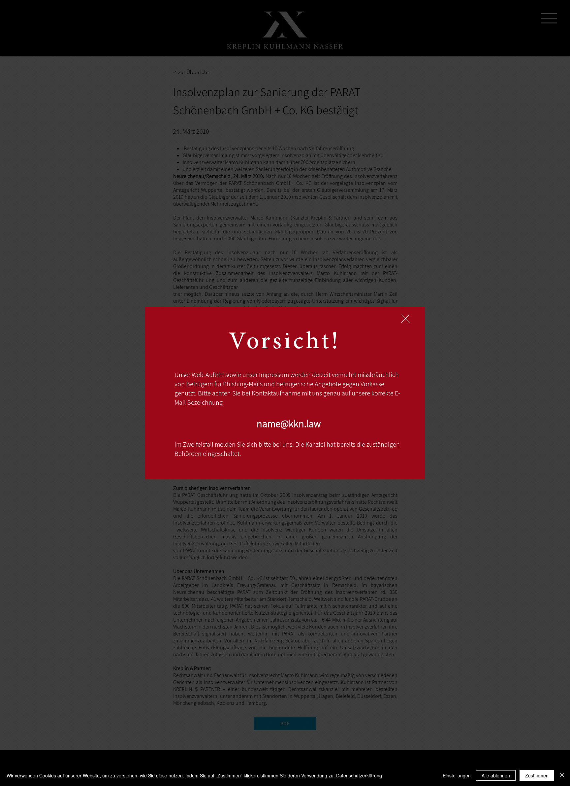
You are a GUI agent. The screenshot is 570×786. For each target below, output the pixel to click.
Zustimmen (537, 775)
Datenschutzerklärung (359, 775)
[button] (405, 319)
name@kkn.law (289, 423)
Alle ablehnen (496, 775)
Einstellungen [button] (457, 775)
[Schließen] (562, 775)
